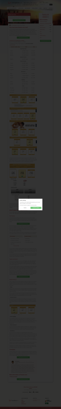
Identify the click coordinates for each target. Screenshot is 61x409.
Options (25, 207)
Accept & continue (36, 207)
